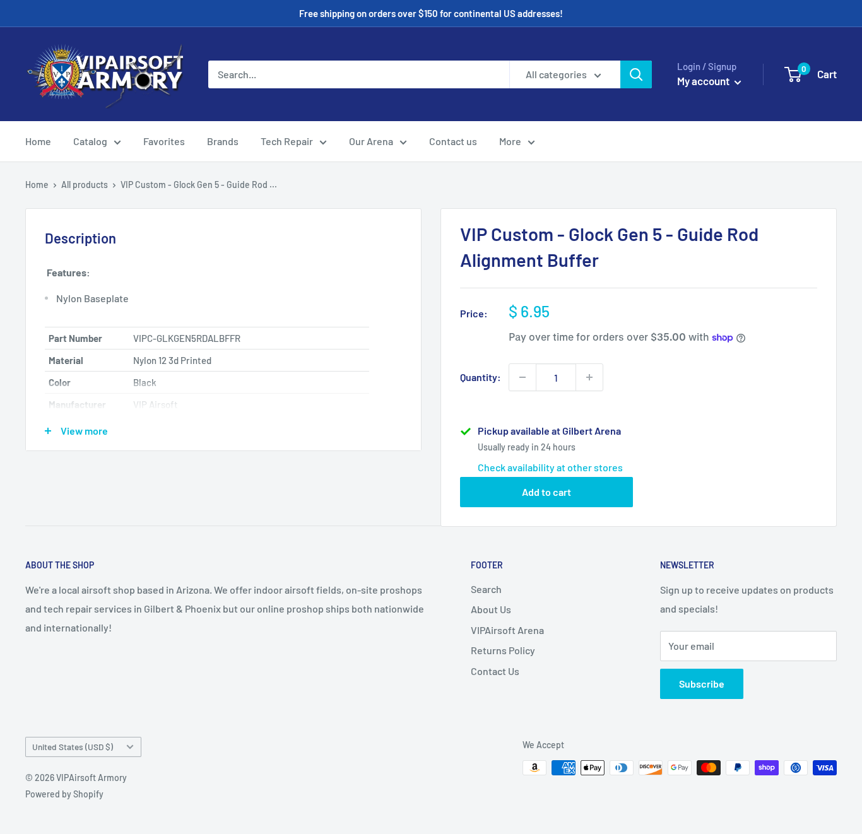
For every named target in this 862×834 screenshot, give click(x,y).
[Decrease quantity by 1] (522, 377)
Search (486, 589)
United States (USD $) (72, 746)
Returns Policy (503, 650)
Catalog (90, 141)
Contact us (453, 141)
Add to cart (546, 492)
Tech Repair (287, 141)
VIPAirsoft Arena (507, 630)
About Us (491, 609)
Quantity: (480, 377)
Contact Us (495, 671)
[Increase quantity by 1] (589, 377)
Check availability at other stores (550, 467)
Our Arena (371, 141)
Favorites (164, 141)
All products (84, 184)
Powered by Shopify (64, 794)
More (510, 141)
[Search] (636, 74)
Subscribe (701, 684)
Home (38, 141)
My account (704, 80)
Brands (223, 141)
